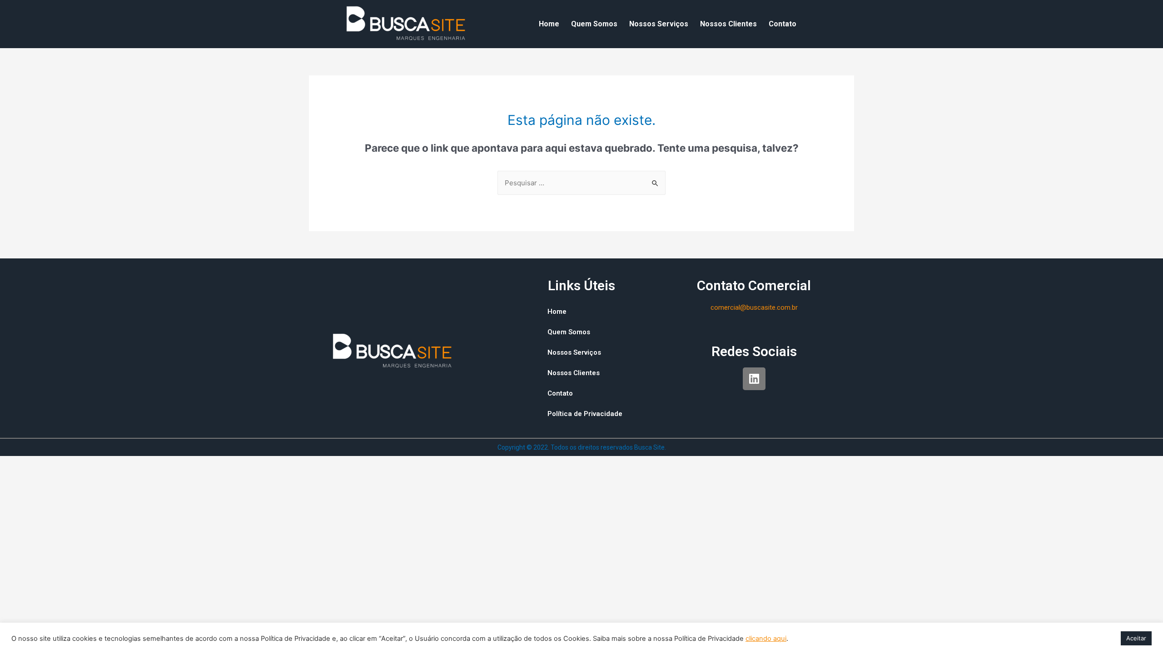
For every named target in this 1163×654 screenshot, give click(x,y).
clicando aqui (766, 638)
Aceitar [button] (1136, 638)
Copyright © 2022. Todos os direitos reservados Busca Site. (581, 447)
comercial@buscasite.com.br (754, 307)
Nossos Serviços (658, 24)
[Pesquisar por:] (581, 182)
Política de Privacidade (584, 414)
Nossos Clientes (728, 24)
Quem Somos (594, 24)
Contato (782, 24)
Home (549, 24)
